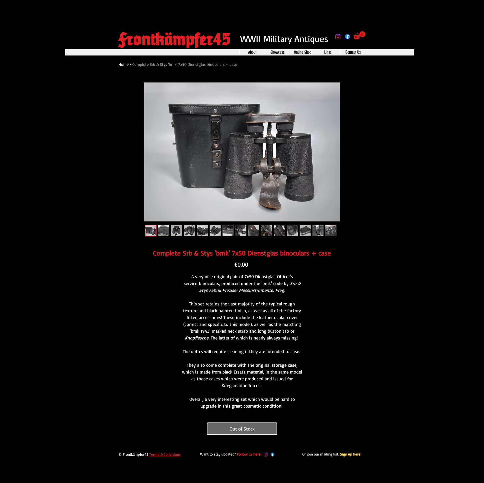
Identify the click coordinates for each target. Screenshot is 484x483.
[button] (359, 35)
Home (123, 64)
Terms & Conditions (165, 454)
